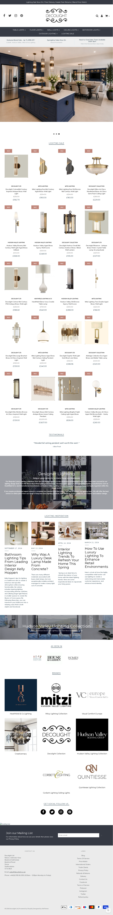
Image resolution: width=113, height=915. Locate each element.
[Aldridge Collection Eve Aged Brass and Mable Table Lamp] (96, 333)
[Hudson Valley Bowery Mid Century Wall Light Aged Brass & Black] (16, 222)
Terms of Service (83, 885)
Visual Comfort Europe (92, 714)
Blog (83, 855)
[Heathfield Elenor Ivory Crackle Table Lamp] (43, 279)
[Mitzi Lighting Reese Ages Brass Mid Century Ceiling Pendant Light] (43, 333)
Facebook (83, 882)
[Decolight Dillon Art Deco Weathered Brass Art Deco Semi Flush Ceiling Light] (96, 166)
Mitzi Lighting (43, 186)
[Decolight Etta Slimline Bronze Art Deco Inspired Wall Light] (16, 389)
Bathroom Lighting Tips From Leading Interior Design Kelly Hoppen (16, 563)
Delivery (83, 876)
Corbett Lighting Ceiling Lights (56, 793)
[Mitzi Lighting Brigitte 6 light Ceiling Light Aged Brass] (70, 389)
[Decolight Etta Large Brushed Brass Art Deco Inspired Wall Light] (16, 333)
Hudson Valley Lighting (16, 242)
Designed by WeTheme (41, 908)
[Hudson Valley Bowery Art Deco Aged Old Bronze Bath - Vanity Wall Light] (96, 389)
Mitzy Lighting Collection (56, 714)
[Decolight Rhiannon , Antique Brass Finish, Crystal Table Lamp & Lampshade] (96, 222)
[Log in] (101, 15)
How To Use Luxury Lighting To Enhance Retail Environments (96, 558)
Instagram (83, 891)
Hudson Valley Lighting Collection (92, 754)
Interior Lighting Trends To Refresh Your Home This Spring (68, 558)
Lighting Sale (67, 34)
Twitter (83, 894)
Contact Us (83, 879)
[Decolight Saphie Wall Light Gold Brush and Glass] (70, 333)
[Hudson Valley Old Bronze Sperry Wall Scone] (70, 279)
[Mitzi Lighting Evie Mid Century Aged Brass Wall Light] (43, 166)
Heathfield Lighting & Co (43, 298)
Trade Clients (83, 867)
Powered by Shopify (25, 908)
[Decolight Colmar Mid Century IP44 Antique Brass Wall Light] (16, 279)
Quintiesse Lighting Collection (92, 787)
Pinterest (83, 888)
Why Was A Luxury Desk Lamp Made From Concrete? (41, 561)
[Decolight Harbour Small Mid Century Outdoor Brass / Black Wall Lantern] (70, 222)
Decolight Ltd (16, 186)
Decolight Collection (96, 186)
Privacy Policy (14, 839)
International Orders (83, 864)
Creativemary (21, 754)
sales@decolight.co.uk (17, 872)
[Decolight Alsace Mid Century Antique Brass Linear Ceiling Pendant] (43, 389)
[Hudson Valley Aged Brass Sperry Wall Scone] (43, 222)
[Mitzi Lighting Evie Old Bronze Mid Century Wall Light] (70, 166)
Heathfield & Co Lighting (21, 714)
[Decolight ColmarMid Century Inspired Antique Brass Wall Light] (16, 166)
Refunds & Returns (83, 873)
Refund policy (83, 897)
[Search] (96, 15)
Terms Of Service (83, 858)
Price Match (83, 861)
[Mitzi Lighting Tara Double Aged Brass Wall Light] (96, 279)
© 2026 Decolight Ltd (12, 908)
